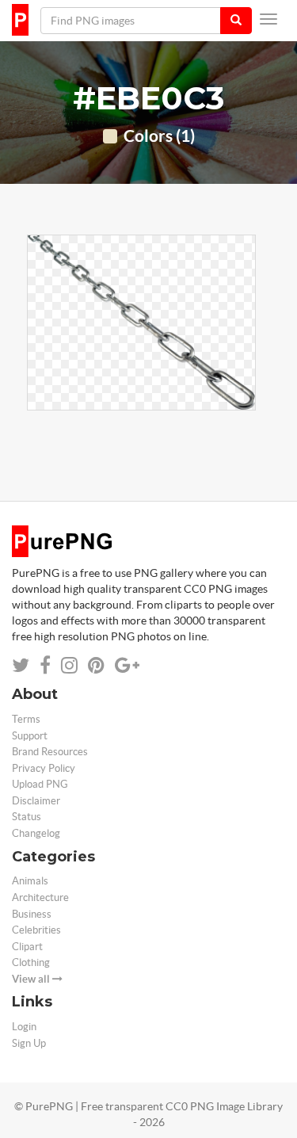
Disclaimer (36, 801)
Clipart (27, 947)
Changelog (36, 833)
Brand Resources (50, 752)
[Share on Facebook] (45, 665)
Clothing (31, 962)
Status (26, 817)
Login (24, 1027)
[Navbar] (268, 19)
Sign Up (29, 1043)
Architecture (40, 897)
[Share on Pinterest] (96, 665)
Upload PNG (40, 784)
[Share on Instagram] (69, 665)
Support (30, 736)
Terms (26, 719)
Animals (30, 881)
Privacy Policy (43, 768)
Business (31, 914)
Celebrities (36, 930)
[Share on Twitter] (20, 665)
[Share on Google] (127, 665)
